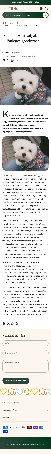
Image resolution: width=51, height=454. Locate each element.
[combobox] (37, 15)
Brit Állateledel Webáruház (21, 444)
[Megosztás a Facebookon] (3, 60)
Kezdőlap (8, 23)
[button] (4, 8)
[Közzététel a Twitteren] (8, 60)
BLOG (16, 23)
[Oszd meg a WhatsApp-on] (12, 60)
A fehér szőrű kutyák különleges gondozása (19, 25)
